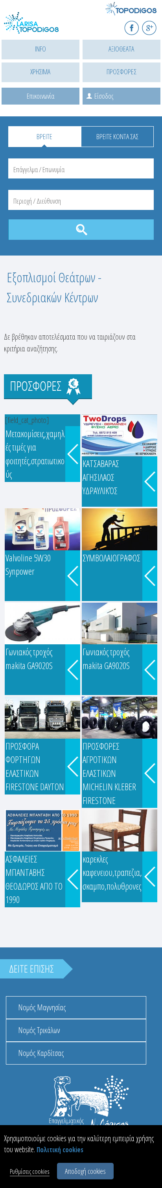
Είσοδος (103, 96)
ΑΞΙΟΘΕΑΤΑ (121, 48)
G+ (154, 24)
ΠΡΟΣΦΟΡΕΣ (121, 71)
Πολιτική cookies (60, 1149)
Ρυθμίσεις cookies (30, 1171)
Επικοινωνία (40, 96)
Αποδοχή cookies (85, 1171)
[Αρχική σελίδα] (39, 27)
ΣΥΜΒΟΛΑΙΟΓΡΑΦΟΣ (111, 558)
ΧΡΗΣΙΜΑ (40, 71)
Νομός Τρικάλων (39, 1030)
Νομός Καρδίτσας (41, 1053)
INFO (40, 48)
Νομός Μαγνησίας (42, 1007)
